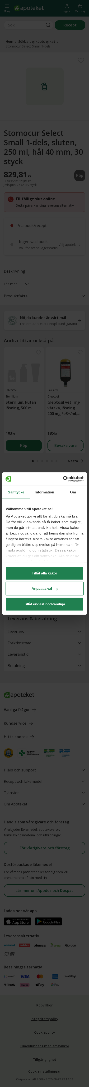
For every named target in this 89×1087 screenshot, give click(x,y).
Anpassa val (42, 588)
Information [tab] (44, 492)
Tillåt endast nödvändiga (44, 604)
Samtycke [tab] (16, 492)
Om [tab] (73, 492)
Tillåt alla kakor (44, 573)
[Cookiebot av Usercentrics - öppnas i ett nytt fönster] (63, 479)
